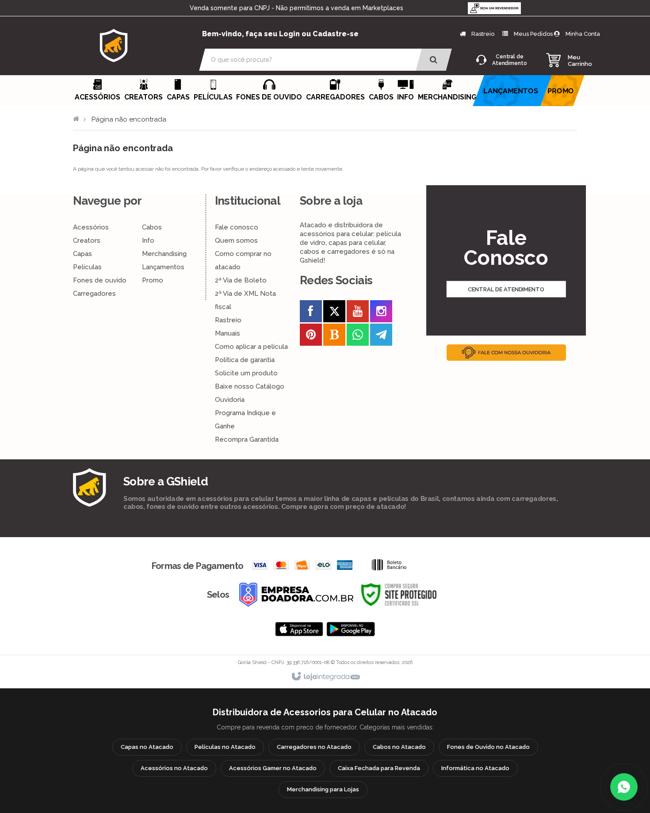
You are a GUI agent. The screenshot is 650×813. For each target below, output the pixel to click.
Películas (87, 267)
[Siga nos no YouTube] (358, 313)
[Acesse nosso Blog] (334, 336)
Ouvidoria (230, 400)
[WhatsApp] (624, 787)
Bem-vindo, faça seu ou (280, 34)
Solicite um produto (246, 373)
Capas (82, 254)
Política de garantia (245, 360)
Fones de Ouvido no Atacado (488, 747)
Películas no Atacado (225, 747)
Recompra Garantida (247, 439)
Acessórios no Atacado (174, 768)
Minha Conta (583, 34)
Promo (152, 280)
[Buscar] (433, 60)
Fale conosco (236, 227)
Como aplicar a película (251, 347)
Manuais (227, 333)
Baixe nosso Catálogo (249, 386)
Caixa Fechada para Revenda (379, 768)
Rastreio (482, 34)
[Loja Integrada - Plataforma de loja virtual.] (325, 676)
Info (148, 240)
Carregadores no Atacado (314, 747)
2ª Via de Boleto (241, 280)
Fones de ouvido (99, 280)
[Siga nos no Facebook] (311, 313)
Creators (86, 240)
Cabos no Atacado (399, 747)
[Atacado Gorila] (113, 45)
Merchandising (164, 254)
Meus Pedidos (533, 34)
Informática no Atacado (475, 768)
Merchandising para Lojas (323, 789)
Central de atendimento (506, 289)
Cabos (152, 227)
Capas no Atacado (147, 747)
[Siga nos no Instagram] (381, 313)
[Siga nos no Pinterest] (311, 336)
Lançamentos (163, 267)
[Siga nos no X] (334, 313)
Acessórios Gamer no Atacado (273, 768)
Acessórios (91, 227)
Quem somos (236, 240)
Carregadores (94, 294)
